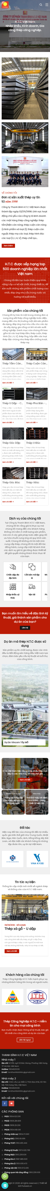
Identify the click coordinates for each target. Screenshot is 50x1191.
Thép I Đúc (32, 482)
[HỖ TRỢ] (4, 1176)
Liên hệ (25, 627)
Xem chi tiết (7, 383)
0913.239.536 (34, 1172)
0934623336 (14, 1069)
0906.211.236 (15, 1125)
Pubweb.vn (27, 1186)
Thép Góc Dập (11, 443)
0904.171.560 (23, 1134)
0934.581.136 (15, 1129)
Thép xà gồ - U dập (20, 928)
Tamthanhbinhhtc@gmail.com (21, 1072)
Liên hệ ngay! (25, 1040)
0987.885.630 (21, 1159)
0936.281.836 (15, 1121)
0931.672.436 (23, 1168)
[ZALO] (4, 1185)
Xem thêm (8, 245)
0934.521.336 (15, 1116)
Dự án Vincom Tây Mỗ (16, 742)
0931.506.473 (21, 1163)
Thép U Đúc (33, 443)
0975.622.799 (24, 1150)
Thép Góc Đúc (11, 482)
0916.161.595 (20, 1138)
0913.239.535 (20, 1154)
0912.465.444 (21, 1143)
